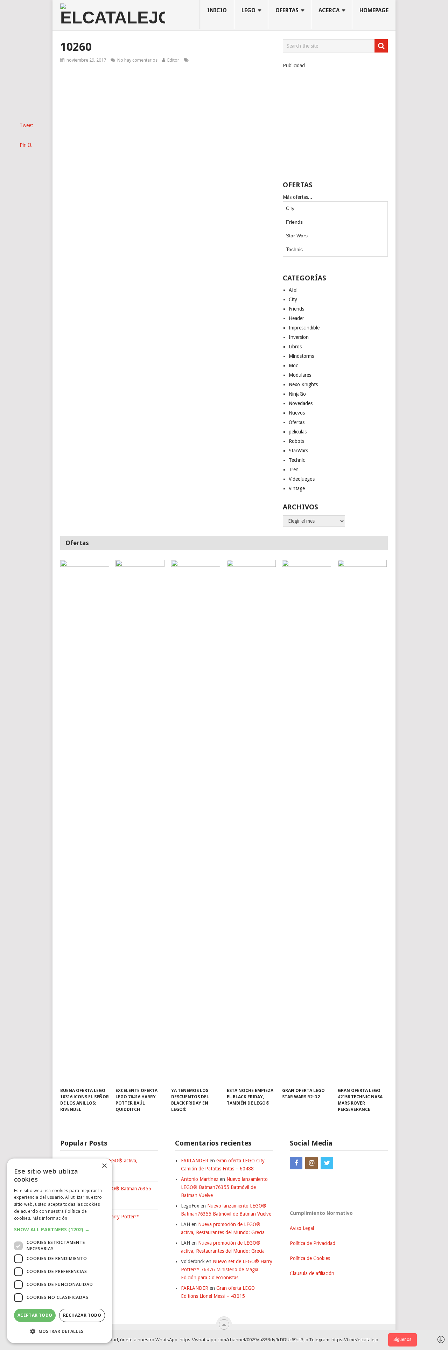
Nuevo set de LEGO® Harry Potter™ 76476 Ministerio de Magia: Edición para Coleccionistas (226, 1269)
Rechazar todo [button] (82, 1315)
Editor (173, 60)
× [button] (104, 1166)
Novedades (301, 403)
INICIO (217, 10)
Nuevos (297, 413)
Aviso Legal (302, 1228)
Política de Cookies (310, 1258)
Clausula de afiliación (312, 1273)
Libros (295, 346)
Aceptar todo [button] (35, 1315)
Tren (294, 469)
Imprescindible (304, 327)
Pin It (25, 145)
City (290, 208)
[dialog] (59, 1250)
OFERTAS (287, 10)
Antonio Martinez (199, 1179)
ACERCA (329, 10)
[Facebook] (296, 1163)
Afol (293, 290)
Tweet (26, 125)
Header (296, 318)
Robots (296, 441)
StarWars (298, 450)
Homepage (373, 10)
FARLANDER (194, 1160)
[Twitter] (327, 1163)
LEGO (248, 10)
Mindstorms (301, 356)
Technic (294, 249)
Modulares (300, 375)
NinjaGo (297, 394)
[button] (59, 1229)
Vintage (297, 488)
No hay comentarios (137, 60)
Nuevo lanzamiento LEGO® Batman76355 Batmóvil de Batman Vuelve (224, 1187)
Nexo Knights (303, 384)
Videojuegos (302, 479)
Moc (293, 365)
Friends (294, 222)
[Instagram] (311, 1163)
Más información (50, 1218)
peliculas (298, 431)
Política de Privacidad (312, 1243)
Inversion (299, 337)
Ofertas (296, 422)
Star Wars (297, 235)
